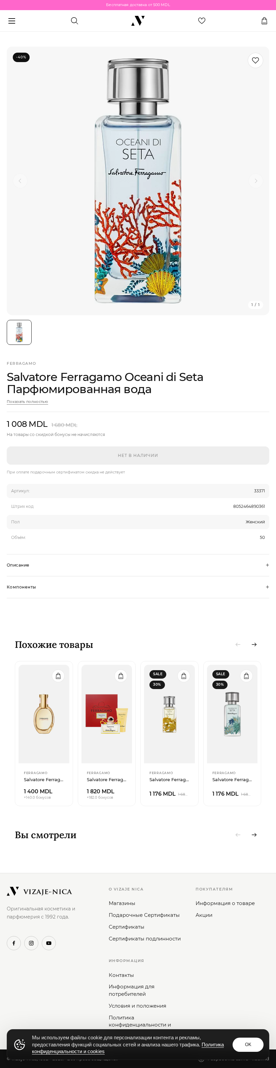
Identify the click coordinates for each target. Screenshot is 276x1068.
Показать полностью (27, 401)
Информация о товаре (225, 903)
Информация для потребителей (131, 990)
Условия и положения (137, 1006)
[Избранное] (201, 20)
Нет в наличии (138, 455)
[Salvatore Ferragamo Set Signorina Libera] (106, 714)
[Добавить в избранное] (255, 60)
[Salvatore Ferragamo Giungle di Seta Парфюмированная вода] (232, 714)
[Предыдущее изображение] (20, 180)
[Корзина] (264, 20)
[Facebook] (14, 943)
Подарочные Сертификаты (144, 915)
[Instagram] (31, 943)
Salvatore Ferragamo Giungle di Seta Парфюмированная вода (232, 779)
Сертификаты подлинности (145, 938)
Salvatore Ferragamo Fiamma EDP (44, 779)
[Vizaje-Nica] (138, 21)
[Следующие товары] (254, 644)
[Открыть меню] (12, 20)
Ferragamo (21, 363)
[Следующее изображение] (255, 180)
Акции (204, 915)
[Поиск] (74, 20)
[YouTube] (49, 943)
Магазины (122, 903)
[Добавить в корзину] (58, 675)
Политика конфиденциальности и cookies (140, 1025)
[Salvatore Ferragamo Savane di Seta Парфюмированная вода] (169, 714)
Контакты (121, 975)
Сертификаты (126, 927)
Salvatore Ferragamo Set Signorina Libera (107, 779)
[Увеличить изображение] (138, 181)
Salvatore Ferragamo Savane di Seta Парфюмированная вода (169, 779)
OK (248, 1044)
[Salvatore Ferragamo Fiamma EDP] (44, 714)
